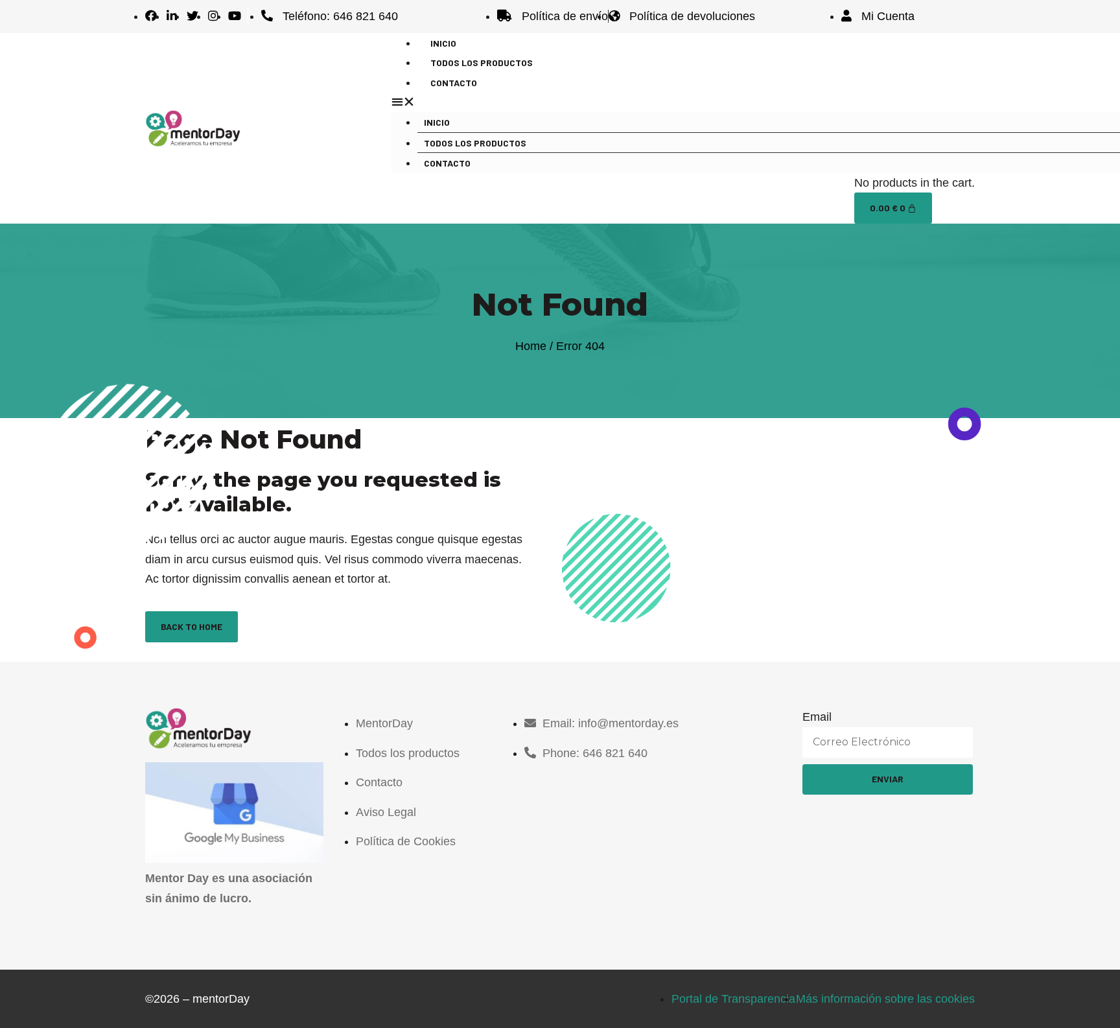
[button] (676, 102)
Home (530, 346)
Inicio (437, 122)
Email (817, 716)
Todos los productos (475, 142)
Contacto (453, 82)
